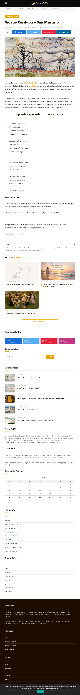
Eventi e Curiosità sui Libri (12, 551)
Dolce (6, 569)
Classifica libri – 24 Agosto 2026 (28, 377)
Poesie (8, 310)
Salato (6, 565)
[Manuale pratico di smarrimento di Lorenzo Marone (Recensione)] (10, 399)
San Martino (33, 86)
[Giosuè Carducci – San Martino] (40, 57)
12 (40, 491)
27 (50, 497)
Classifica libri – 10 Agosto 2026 (28, 409)
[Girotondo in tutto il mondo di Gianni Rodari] (22, 300)
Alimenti (7, 580)
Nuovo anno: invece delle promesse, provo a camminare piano (58, 286)
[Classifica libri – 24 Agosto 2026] (10, 377)
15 (70, 491)
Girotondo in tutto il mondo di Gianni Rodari (20, 314)
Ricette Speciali (9, 591)
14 (60, 491)
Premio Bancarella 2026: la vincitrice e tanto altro (35, 420)
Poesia (21, 234)
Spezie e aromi (9, 584)
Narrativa (7, 521)
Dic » (10, 504)
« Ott (6, 504)
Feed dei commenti (10, 645)
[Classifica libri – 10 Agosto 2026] (10, 409)
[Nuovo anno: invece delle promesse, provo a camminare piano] (58, 271)
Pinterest (7, 676)
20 (50, 494)
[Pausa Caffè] (40, 3)
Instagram (8, 672)
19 (40, 494)
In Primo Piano (11, 281)
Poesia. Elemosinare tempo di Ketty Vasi (19, 284)
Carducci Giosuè (37, 9)
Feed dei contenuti (10, 641)
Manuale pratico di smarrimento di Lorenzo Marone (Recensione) (40, 399)
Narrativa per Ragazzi (11, 536)
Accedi (7, 638)
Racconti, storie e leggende (13, 547)
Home (14, 9)
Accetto (40, 692)
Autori (6, 517)
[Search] (74, 3)
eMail (6, 664)
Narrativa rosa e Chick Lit (12, 524)
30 (9, 500)
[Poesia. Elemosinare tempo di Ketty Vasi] (22, 271)
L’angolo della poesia (11, 543)
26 (40, 497)
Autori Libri (27, 9)
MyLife (45, 281)
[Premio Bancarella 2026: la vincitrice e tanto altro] (10, 420)
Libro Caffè (20, 9)
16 (9, 494)
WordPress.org (9, 649)
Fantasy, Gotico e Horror (12, 532)
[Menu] (6, 3)
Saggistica (8, 539)
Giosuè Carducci (11, 234)
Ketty (7, 244)
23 (9, 497)
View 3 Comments (40, 322)
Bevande (7, 572)
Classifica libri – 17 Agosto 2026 (28, 388)
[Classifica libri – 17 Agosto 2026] (10, 388)
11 (30, 491)
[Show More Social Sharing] (73, 32)
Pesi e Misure (9, 588)
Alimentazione (9, 576)
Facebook (8, 668)
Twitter (7, 679)
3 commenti (46, 27)
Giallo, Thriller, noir (10, 528)
